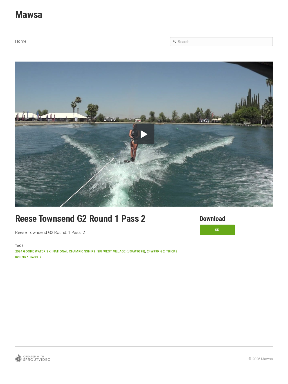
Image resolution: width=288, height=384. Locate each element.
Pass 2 (35, 257)
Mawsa (28, 15)
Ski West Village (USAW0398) (121, 251)
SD (217, 230)
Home (20, 41)
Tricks (171, 251)
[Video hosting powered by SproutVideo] (32, 359)
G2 (162, 251)
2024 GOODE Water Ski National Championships (55, 251)
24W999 (153, 251)
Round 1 (22, 257)
